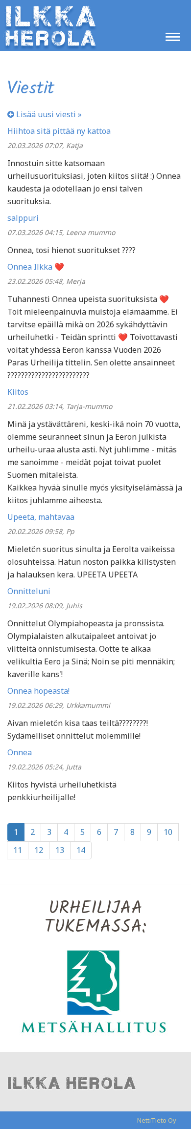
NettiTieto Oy (156, 1120)
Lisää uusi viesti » (48, 114)
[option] (95, 991)
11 (17, 850)
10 (168, 832)
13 (59, 850)
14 (80, 850)
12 (38, 850)
